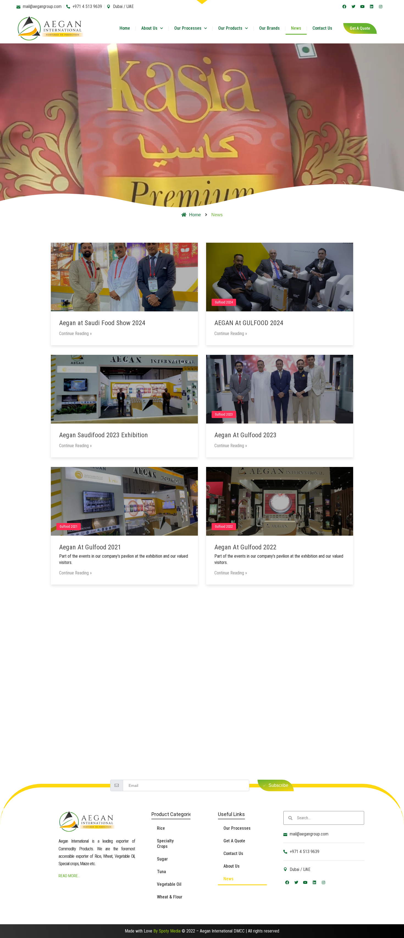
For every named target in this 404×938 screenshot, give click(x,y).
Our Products (230, 28)
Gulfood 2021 (69, 527)
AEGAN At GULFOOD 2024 (248, 323)
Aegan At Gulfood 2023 (245, 435)
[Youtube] (362, 6)
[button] (360, 28)
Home (125, 28)
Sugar (162, 859)
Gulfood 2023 (224, 414)
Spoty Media (170, 931)
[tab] (202, 228)
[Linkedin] (371, 6)
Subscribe (278, 785)
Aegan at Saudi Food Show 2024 (102, 323)
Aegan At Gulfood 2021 (90, 547)
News (296, 28)
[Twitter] (353, 6)
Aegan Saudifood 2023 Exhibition (103, 435)
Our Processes (187, 28)
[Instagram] (380, 6)
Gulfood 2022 (224, 527)
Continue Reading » (75, 333)
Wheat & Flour (169, 897)
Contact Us (322, 28)
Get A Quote (234, 840)
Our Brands (269, 28)
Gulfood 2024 (224, 302)
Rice (161, 828)
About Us (149, 28)
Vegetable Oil (169, 884)
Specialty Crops (165, 843)
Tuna (161, 871)
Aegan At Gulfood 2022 (245, 547)
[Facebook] (344, 6)
